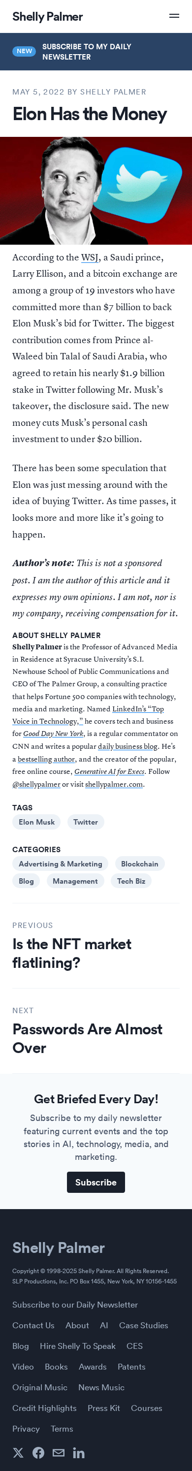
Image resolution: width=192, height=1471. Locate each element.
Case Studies (143, 1324)
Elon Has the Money (89, 112)
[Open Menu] (174, 16)
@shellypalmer (36, 784)
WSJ (89, 257)
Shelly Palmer (58, 1247)
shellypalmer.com (114, 784)
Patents (132, 1366)
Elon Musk (37, 822)
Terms (62, 1428)
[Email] (58, 1453)
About (77, 1324)
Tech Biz (131, 880)
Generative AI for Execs (109, 771)
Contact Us (33, 1324)
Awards (93, 1366)
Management (75, 880)
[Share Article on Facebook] (38, 1453)
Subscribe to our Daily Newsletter (75, 1304)
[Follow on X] (18, 1453)
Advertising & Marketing (60, 863)
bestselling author (46, 759)
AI (104, 1324)
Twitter (85, 822)
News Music (101, 1386)
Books (56, 1366)
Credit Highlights (44, 1407)
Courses (146, 1407)
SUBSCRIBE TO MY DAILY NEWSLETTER (86, 51)
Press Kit (104, 1407)
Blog (26, 880)
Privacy (26, 1428)
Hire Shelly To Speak (78, 1345)
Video (23, 1366)
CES (135, 1345)
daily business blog (128, 746)
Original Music (39, 1386)
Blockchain (140, 863)
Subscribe (96, 1182)
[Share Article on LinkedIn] (79, 1453)
